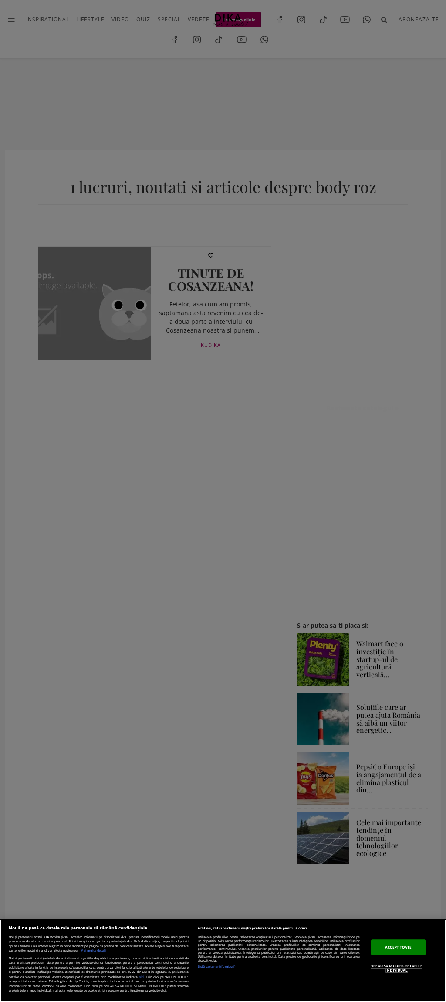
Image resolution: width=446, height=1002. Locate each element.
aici (141, 977)
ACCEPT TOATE (398, 947)
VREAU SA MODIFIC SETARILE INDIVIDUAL (396, 967)
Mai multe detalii (93, 950)
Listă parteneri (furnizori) (216, 967)
